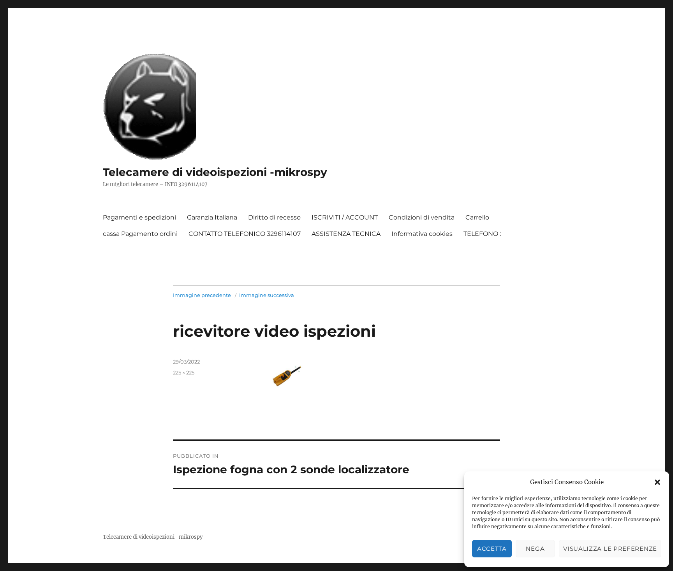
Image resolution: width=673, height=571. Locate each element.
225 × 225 (183, 372)
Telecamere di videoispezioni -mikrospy (215, 172)
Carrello (477, 217)
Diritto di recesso (274, 217)
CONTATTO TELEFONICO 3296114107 (245, 233)
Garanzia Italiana (212, 217)
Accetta (492, 548)
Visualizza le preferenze (610, 548)
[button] (657, 482)
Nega (535, 548)
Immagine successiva (266, 295)
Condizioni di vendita (422, 217)
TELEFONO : (482, 233)
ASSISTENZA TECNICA (346, 233)
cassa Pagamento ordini (140, 233)
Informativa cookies (422, 233)
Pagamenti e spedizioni (139, 217)
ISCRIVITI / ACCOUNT (345, 217)
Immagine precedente (202, 295)
